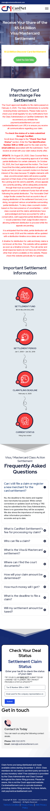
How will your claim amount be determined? (23, 576)
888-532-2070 (18, 741)
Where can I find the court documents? (20, 564)
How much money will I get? (22, 587)
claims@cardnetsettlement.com (13, 2)
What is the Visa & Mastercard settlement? (23, 551)
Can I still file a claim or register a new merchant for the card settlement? (23, 487)
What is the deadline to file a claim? (22, 597)
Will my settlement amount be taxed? (23, 609)
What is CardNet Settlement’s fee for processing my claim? (23, 530)
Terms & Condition (11, 805)
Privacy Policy (27, 805)
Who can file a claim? (17, 541)
